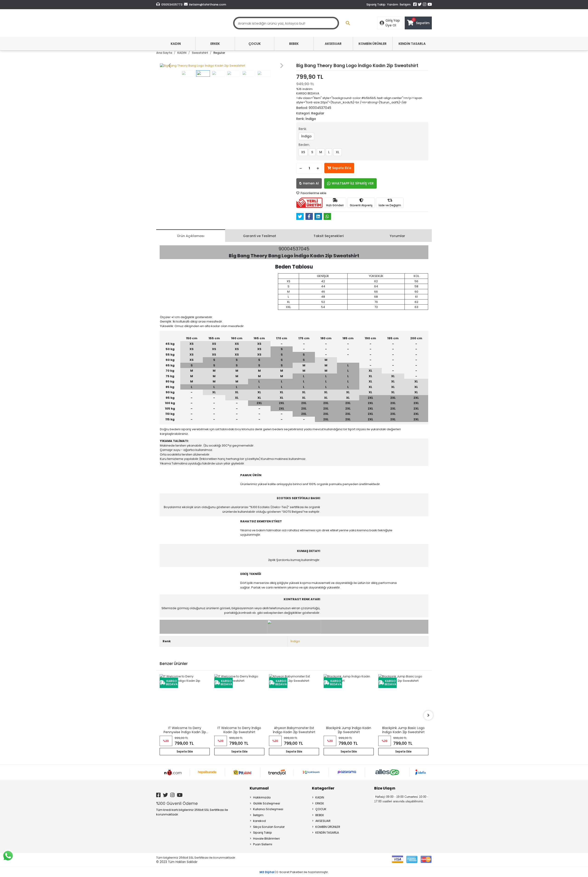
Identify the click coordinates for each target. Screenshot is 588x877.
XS (303, 152)
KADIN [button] (176, 43)
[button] (169, 65)
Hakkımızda (262, 797)
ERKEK (319, 803)
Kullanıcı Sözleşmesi (268, 809)
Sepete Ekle (341, 168)
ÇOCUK (320, 809)
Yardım (392, 4)
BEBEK (319, 815)
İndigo (306, 136)
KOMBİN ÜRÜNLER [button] (373, 43)
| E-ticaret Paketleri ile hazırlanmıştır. (294, 872)
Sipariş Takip (375, 4)
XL (337, 152)
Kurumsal (259, 788)
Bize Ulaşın (384, 788)
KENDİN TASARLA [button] (412, 43)
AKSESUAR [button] (333, 43)
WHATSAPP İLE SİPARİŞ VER (353, 183)
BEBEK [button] (294, 43)
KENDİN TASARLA (327, 832)
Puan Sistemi (262, 844)
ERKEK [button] (215, 43)
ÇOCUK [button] (255, 43)
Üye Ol (390, 25)
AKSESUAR (323, 821)
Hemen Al (311, 183)
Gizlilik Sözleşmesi (266, 803)
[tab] (190, 235)
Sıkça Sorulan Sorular (269, 827)
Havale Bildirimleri (266, 838)
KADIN (319, 797)
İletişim (405, 4)
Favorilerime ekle (313, 193)
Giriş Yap (392, 20)
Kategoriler (323, 788)
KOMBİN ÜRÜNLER (327, 827)
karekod (259, 821)
